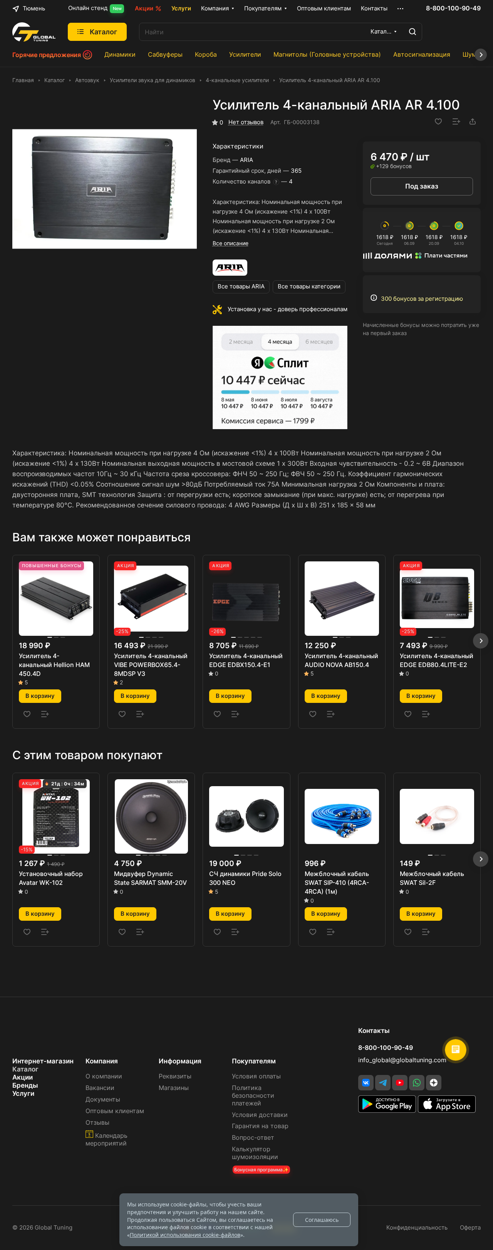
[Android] (388, 1110)
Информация (180, 1061)
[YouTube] (399, 1082)
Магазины (174, 1088)
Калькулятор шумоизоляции (255, 1153)
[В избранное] (438, 121)
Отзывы (97, 1122)
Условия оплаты (256, 1076)
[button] (480, 641)
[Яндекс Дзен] (433, 1082)
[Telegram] (383, 1082)
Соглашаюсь (322, 1219)
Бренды (25, 1085)
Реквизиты (175, 1076)
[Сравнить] (456, 121)
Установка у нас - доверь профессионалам (287, 309)
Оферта (470, 1227)
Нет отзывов (245, 122)
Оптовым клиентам (115, 1111)
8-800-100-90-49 (453, 8)
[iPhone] (447, 1110)
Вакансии (100, 1088)
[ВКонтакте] (366, 1082)
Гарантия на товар (260, 1126)
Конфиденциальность (417, 1227)
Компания (102, 1061)
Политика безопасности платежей (253, 1095)
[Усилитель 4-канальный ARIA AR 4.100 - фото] (104, 189)
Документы (103, 1099)
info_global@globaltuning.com (402, 1060)
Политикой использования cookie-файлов (185, 1234)
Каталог (25, 1069)
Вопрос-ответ (253, 1137)
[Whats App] (416, 1082)
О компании (104, 1076)
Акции (22, 1077)
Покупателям (254, 1061)
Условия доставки (260, 1115)
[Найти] (412, 32)
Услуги (23, 1093)
